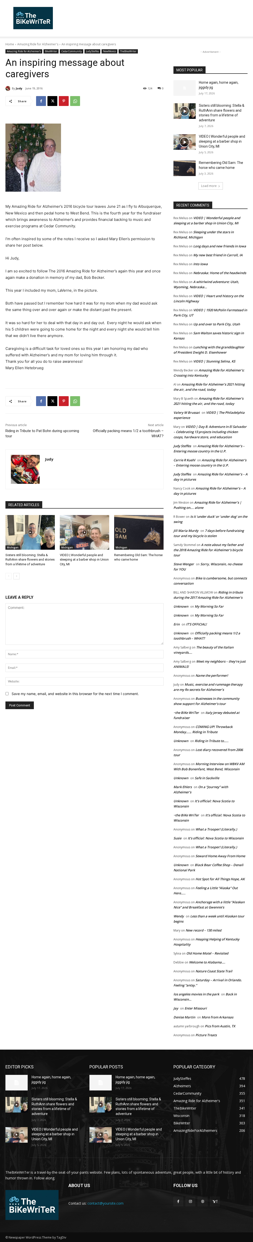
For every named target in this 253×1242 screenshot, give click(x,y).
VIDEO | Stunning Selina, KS (214, 361)
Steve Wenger (183, 564)
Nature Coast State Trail (213, 971)
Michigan (13, 547)
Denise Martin (184, 1017)
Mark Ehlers (182, 787)
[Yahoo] (215, 1201)
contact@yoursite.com (105, 1203)
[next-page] (16, 576)
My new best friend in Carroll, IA (218, 255)
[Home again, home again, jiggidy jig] (184, 88)
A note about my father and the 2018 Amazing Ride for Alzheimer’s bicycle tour (208, 550)
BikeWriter (51, 51)
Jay (175, 1008)
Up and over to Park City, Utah (216, 324)
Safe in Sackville (207, 778)
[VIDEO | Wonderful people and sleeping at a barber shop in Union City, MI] (84, 532)
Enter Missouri (196, 1008)
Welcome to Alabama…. (207, 962)
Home (9, 44)
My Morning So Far (209, 606)
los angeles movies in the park (196, 994)
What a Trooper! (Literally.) (216, 829)
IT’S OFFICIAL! (196, 624)
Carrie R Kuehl (184, 460)
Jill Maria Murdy (185, 530)
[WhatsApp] (75, 101)
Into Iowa (200, 264)
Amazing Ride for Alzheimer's (37, 44)
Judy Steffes (182, 446)
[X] (52, 101)
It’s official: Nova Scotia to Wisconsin (216, 838)
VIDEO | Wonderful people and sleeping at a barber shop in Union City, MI (84, 559)
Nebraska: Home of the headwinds (219, 273)
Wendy (178, 916)
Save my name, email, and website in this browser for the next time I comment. (75, 694)
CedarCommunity (71, 51)
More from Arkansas (217, 1017)
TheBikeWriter (128, 51)
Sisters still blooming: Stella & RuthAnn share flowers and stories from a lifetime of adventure (30, 559)
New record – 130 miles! (204, 930)
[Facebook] (41, 101)
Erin (176, 624)
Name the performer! (211, 675)
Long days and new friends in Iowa (219, 246)
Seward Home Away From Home (220, 856)
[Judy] (8, 88)
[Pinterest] (64, 101)
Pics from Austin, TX (220, 1026)
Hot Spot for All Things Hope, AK (220, 879)
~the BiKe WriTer (186, 712)
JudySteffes (92, 51)
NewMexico (109, 51)
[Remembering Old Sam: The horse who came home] (139, 532)
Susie (177, 838)
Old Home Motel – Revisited (207, 953)
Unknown (180, 606)
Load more (209, 186)
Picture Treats (206, 1035)
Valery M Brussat (186, 412)
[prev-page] (8, 576)
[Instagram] (190, 1201)
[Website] (202, 1201)
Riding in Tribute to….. (212, 741)
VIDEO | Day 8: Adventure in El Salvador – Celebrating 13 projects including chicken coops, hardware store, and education (210, 431)
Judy (19, 88)
